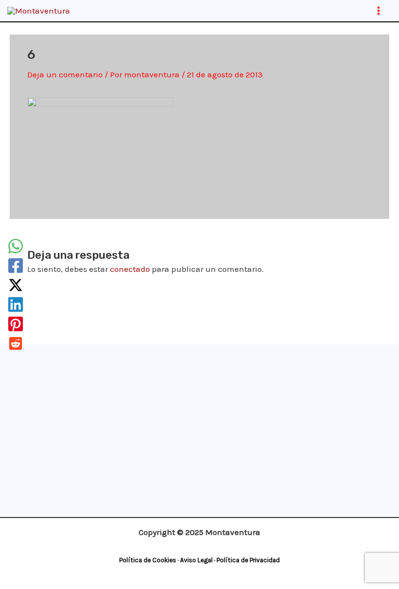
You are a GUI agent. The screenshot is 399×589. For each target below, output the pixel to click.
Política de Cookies (147, 560)
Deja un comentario (65, 74)
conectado (130, 269)
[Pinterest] (15, 324)
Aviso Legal (196, 560)
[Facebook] (15, 265)
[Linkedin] (15, 304)
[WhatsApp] (15, 246)
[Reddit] (15, 343)
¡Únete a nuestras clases (197, 374)
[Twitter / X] (15, 285)
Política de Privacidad (248, 560)
